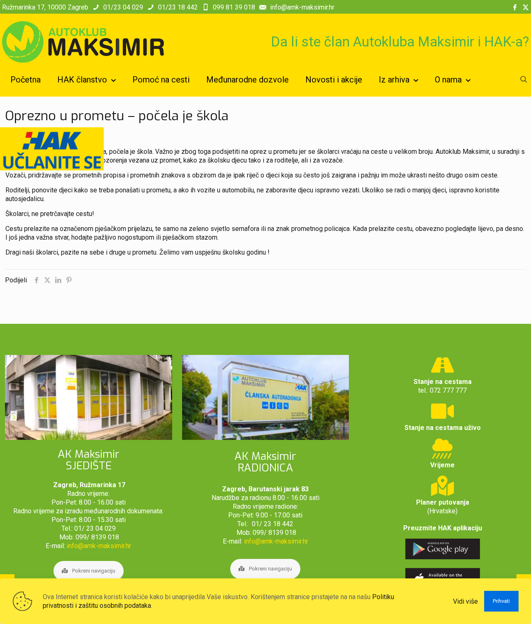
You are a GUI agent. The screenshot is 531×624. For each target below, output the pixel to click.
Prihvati (501, 601)
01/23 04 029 (123, 7)
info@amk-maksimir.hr (302, 7)
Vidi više (465, 601)
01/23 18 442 (178, 7)
